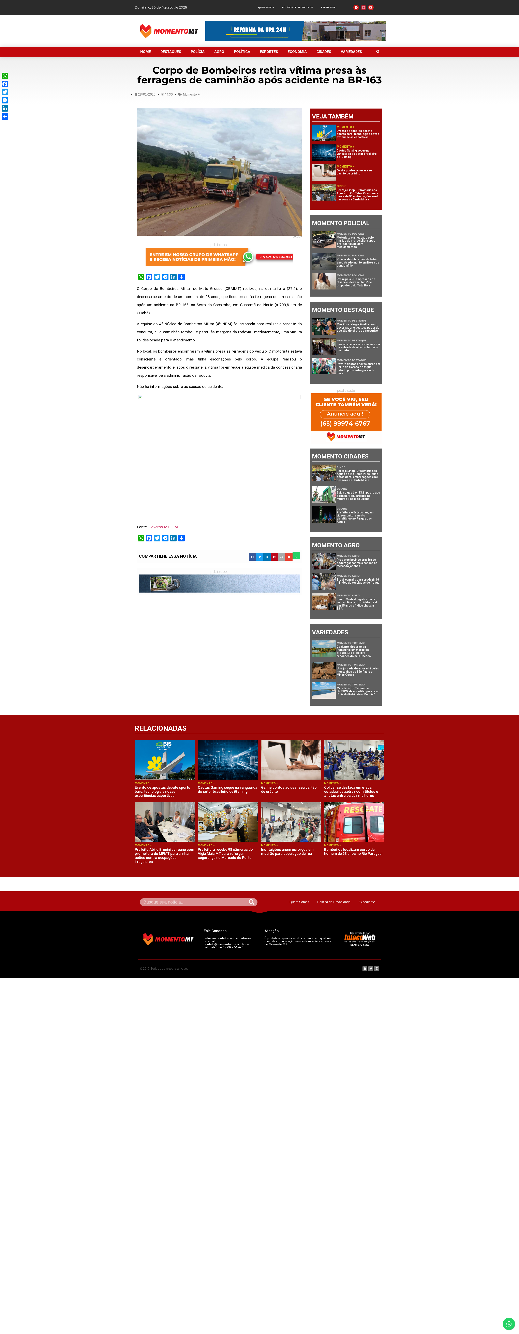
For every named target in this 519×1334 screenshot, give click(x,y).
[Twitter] (5, 92)
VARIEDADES (351, 51)
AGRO (219, 51)
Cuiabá (342, 488)
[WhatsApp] (5, 76)
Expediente (328, 7)
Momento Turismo (351, 642)
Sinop (341, 186)
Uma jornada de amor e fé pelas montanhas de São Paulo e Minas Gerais (358, 671)
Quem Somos (266, 7)
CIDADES (323, 51)
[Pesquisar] (251, 902)
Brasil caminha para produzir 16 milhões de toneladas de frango (358, 581)
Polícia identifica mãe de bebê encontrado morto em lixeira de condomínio (358, 262)
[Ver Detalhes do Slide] (219, 257)
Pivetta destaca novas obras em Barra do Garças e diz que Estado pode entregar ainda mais (358, 368)
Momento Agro (348, 555)
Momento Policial (351, 233)
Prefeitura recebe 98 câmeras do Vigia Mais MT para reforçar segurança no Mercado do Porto (225, 853)
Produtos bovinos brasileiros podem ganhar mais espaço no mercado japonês (357, 563)
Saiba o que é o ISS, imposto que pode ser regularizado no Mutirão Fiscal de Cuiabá (358, 495)
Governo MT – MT (164, 527)
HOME (145, 51)
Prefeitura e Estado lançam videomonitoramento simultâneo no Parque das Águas (355, 517)
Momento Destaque (351, 320)
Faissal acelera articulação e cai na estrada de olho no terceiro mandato (358, 347)
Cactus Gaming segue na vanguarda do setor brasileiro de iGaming (357, 153)
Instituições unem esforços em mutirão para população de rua (287, 851)
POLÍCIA (198, 51)
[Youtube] (371, 7)
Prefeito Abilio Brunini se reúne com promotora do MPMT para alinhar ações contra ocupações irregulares (164, 855)
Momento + (191, 94)
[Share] (5, 116)
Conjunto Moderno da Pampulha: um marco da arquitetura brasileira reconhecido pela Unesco (354, 651)
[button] (378, 52)
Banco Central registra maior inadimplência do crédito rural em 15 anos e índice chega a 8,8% (357, 604)
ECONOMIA (297, 51)
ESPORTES (269, 51)
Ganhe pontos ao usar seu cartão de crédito (354, 172)
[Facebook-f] (356, 7)
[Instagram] (363, 7)
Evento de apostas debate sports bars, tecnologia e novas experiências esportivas (358, 134)
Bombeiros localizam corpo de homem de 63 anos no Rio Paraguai (353, 851)
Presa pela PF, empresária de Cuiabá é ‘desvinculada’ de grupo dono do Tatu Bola (356, 282)
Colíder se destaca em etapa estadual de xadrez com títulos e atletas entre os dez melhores (351, 791)
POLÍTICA (242, 51)
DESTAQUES (171, 51)
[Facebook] (5, 84)
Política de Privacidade (297, 7)
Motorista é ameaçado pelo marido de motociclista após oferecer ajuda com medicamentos (356, 242)
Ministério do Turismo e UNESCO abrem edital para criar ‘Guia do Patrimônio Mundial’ (358, 691)
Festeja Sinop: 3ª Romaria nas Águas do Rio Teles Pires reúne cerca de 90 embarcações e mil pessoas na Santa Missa (357, 194)
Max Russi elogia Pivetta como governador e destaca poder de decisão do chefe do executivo (358, 327)
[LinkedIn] (5, 108)
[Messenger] (5, 100)
